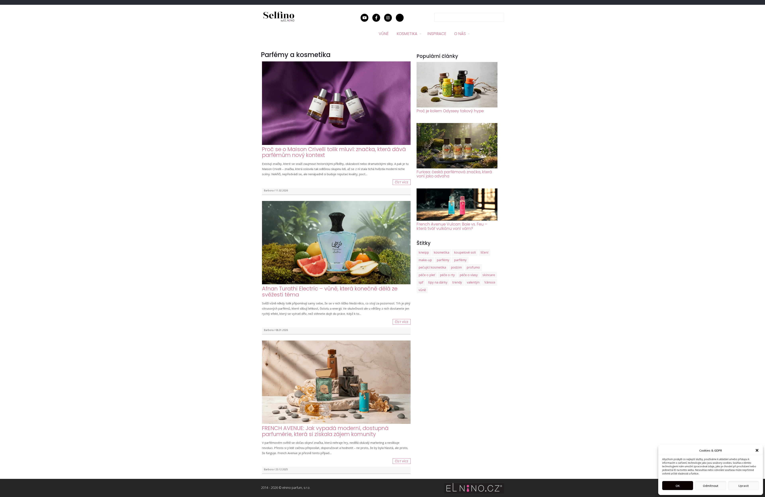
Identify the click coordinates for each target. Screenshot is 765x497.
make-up (425, 260)
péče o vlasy (469, 275)
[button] (757, 450)
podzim (456, 267)
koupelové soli (465, 252)
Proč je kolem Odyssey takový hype (450, 111)
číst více (401, 182)
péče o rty (447, 275)
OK (678, 486)
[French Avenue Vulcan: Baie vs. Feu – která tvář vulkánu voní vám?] (457, 219)
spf (421, 282)
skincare (489, 275)
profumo (473, 267)
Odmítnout (710, 486)
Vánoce (489, 282)
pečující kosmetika (432, 267)
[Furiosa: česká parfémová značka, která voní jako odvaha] (457, 167)
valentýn (473, 282)
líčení (484, 252)
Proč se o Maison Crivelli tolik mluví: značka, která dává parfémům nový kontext (334, 152)
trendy (457, 282)
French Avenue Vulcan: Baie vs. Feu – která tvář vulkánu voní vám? (452, 226)
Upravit (743, 486)
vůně (422, 290)
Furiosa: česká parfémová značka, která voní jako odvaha (454, 174)
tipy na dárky (437, 282)
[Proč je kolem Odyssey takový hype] (457, 106)
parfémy (443, 260)
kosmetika (441, 252)
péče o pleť (427, 275)
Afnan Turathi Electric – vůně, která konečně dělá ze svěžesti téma (329, 291)
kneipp (424, 252)
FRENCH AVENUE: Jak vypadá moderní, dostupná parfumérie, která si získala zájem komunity (325, 431)
